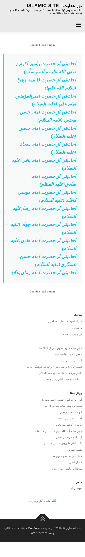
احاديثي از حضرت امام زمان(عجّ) (44, 272)
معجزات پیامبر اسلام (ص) (67, 468)
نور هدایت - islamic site (54, 5)
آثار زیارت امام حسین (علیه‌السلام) (62, 399)
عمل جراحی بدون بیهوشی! (66, 456)
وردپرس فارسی (72, 334)
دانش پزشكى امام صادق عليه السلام (60, 373)
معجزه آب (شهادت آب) (68, 354)
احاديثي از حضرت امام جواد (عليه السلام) (43, 228)
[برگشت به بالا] (43, 519)
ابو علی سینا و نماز (71, 360)
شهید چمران (75, 449)
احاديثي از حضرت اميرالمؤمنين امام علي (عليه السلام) (45, 100)
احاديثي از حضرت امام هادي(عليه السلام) (43, 244)
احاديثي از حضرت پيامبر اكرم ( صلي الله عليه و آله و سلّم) (46, 67)
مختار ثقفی (75, 462)
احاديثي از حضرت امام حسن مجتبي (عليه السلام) (48, 116)
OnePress (34, 528)
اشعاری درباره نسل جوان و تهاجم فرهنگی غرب (54, 367)
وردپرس (77, 327)
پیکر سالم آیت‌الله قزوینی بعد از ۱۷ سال (58, 431)
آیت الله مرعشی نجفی (68, 437)
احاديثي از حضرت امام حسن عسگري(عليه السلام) (48, 260)
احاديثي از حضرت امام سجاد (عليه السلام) (48, 148)
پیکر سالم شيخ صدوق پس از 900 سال (59, 348)
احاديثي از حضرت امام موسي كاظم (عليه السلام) (47, 196)
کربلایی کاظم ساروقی (69, 424)
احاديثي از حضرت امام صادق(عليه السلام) (54, 180)
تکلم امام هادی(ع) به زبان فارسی (62, 443)
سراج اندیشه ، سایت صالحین (65, 321)
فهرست (78, 24)
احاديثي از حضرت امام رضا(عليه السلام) (44, 212)
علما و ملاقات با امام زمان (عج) (64, 379)
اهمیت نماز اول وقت (70, 418)
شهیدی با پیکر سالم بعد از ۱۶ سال (62, 406)
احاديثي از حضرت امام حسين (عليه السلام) (47, 132)
